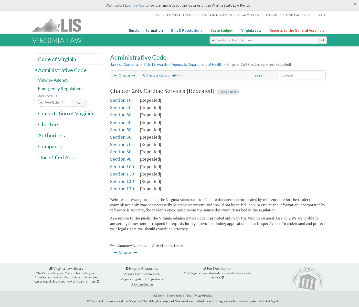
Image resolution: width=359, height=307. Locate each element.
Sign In (275, 301)
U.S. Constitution (142, 284)
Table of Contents (124, 64)
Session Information (146, 30)
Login (320, 15)
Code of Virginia (57, 59)
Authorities (51, 135)
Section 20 (120, 107)
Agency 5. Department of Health (197, 64)
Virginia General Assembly (176, 15)
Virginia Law (251, 30)
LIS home (271, 15)
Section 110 (122, 174)
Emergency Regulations (61, 88)
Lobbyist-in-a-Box (179, 296)
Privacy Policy (248, 15)
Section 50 (120, 129)
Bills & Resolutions (186, 30)
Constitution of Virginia (65, 113)
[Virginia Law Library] (98, 281)
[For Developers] (223, 277)
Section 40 (120, 122)
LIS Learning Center (134, 5)
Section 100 (122, 166)
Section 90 (120, 159)
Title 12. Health (155, 64)
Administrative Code (62, 70)
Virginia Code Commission (142, 274)
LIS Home (158, 296)
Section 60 (120, 137)
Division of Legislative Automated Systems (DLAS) (236, 301)
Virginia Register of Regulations (142, 279)
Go (79, 103)
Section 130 (122, 188)
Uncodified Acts (57, 157)
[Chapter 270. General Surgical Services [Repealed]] (133, 75)
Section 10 (120, 100)
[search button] (323, 40)
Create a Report (157, 75)
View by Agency (53, 80)
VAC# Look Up (47, 96)
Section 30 (120, 115)
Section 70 (120, 144)
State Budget (222, 30)
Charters (48, 124)
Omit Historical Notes (167, 246)
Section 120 (122, 181)
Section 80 (120, 151)
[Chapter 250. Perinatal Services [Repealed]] (115, 75)
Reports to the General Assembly (297, 30)
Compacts (50, 146)
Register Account (297, 15)
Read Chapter (228, 92)
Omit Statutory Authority (128, 246)
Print (179, 75)
